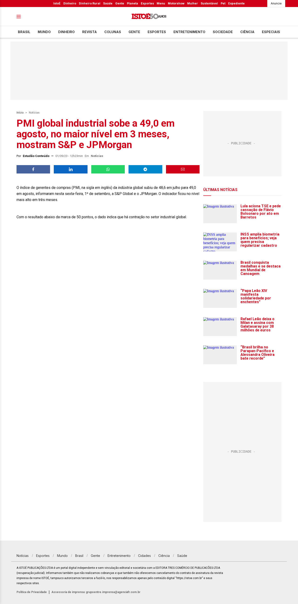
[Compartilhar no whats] (108, 169)
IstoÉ (57, 3)
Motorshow (176, 3)
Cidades (144, 556)
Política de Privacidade (32, 592)
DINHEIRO (66, 32)
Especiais (271, 32)
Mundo (44, 32)
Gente (119, 3)
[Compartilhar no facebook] (33, 169)
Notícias (34, 112)
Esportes (147, 3)
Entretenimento (189, 32)
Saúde (107, 3)
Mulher (192, 3)
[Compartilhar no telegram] (145, 169)
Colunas (112, 32)
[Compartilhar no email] (183, 169)
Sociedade (223, 32)
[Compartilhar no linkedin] (70, 169)
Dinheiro (69, 3)
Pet (223, 3)
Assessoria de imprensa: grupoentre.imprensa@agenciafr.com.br (95, 592)
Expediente (236, 3)
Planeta (132, 3)
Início (20, 112)
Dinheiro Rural (89, 3)
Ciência (247, 32)
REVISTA (89, 32)
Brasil (24, 32)
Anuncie (276, 3)
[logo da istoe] (149, 16)
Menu (161, 3)
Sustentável (209, 3)
